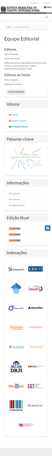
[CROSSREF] (16, 269)
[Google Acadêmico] (16, 288)
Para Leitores (14, 193)
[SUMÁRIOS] (16, 347)
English (15, 114)
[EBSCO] (35, 269)
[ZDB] (26, 425)
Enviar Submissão (16, 92)
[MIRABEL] (16, 386)
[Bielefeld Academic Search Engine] (35, 347)
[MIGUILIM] (35, 328)
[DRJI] (16, 367)
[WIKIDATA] (16, 406)
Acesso (47, 3)
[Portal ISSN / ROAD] (35, 386)
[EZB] (35, 367)
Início (9, 27)
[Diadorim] (16, 328)
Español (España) (19, 120)
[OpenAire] (16, 308)
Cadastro (35, 3)
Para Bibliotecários (17, 205)
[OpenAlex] (35, 308)
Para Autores (14, 199)
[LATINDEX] (35, 288)
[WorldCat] (35, 406)
